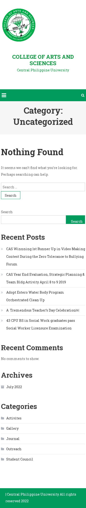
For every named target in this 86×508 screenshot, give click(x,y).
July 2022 (14, 387)
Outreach (14, 449)
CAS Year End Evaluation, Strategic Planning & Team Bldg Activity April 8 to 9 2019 (45, 278)
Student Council (19, 459)
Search (7, 212)
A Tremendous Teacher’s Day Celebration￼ (42, 310)
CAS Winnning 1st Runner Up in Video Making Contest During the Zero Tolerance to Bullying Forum (45, 256)
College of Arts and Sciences (43, 60)
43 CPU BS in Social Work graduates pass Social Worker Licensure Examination (40, 324)
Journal (13, 438)
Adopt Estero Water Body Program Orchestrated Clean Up (35, 296)
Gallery (12, 428)
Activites (14, 418)
